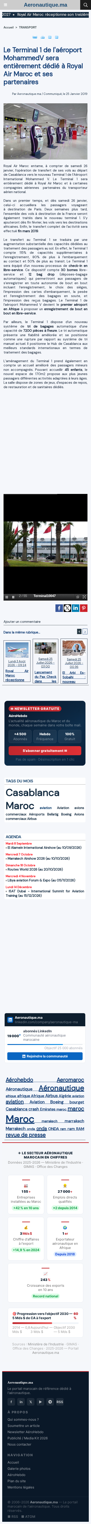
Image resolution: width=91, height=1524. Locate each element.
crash (33, 1109)
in (21, 1402)
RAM (80, 1128)
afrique (11, 1096)
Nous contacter (19, 1444)
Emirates (47, 1109)
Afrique (37, 1096)
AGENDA (13, 836)
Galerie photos (19, 1468)
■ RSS (13, 1516)
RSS (60, 1402)
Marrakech (16, 1128)
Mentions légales (21, 1487)
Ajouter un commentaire (22, 621)
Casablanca (33, 792)
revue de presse (26, 1135)
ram (63, 1129)
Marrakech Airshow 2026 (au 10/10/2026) (39, 858)
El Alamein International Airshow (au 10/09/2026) (45, 847)
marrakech (49, 1121)
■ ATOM (28, 1516)
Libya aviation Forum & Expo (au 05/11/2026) (41, 880)
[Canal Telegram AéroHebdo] (50, 1402)
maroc (61, 1109)
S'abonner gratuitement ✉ (45, 751)
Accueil (9, 27)
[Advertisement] (42, 443)
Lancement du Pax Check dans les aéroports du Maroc (46, 675)
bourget (77, 1102)
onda (31, 1129)
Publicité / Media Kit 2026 (28, 1438)
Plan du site (17, 1481)
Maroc (20, 805)
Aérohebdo (19, 1079)
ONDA (53, 1128)
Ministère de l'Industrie (46, 1344)
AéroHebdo (16, 1475)
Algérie (65, 1095)
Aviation (63, 808)
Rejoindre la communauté (47, 1056)
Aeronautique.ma (45, 5)
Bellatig (53, 814)
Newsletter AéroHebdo (26, 1432)
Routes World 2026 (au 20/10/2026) (35, 869)
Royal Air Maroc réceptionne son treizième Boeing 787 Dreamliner (17, 674)
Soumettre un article (24, 1426)
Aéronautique (19, 1089)
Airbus (32, 819)
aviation (46, 808)
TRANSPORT (28, 27)
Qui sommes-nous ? (23, 1419)
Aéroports (37, 814)
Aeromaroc (70, 1079)
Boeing (66, 814)
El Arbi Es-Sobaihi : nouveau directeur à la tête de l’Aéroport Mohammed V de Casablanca (74, 676)
